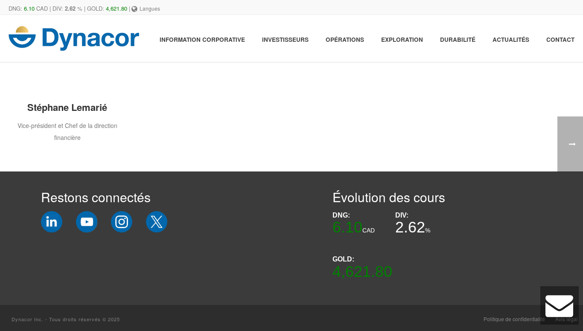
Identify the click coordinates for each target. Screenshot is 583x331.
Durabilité (457, 39)
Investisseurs (285, 39)
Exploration (402, 39)
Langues (150, 8)
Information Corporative (202, 39)
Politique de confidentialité (514, 319)
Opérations (345, 39)
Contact (560, 39)
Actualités (511, 39)
